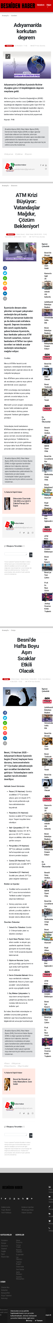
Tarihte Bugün (19, 1263)
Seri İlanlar (20, 1269)
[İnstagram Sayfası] (11, 1199)
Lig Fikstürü (19, 1258)
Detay (29, 1321)
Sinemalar (20, 1267)
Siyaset (4, 1249)
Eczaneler (20, 1255)
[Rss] (24, 1199)
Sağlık (3, 1251)
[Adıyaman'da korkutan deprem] (27, 65)
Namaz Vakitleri (19, 1251)
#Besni (7, 1063)
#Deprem (28, 154)
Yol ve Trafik (18, 1246)
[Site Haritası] (28, 1199)
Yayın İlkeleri (6, 1210)
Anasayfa (5, 15)
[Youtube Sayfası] (15, 1199)
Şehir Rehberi (19, 1273)
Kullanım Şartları (28, 1207)
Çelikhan (30, 101)
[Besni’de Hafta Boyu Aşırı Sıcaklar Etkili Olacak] (19, 696)
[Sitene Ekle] (32, 1199)
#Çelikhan (19, 154)
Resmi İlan (5, 1257)
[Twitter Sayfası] (6, 1199)
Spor (3, 1254)
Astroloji (4, 1298)
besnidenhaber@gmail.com (24, 169)
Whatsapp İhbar (28, 1210)
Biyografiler (5, 1293)
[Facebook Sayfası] (2, 1199)
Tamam (39, 1321)
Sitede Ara (5, 1287)
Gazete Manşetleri (20, 1278)
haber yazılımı (7, 1315)
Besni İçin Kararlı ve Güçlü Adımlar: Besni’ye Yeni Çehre (47, 567)
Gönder (31, 555)
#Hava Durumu (10, 1066)
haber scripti (4, 1318)
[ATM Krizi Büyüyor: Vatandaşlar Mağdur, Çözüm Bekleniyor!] (19, 252)
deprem (18, 105)
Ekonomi (14, 186)
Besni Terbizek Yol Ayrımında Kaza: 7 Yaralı (48, 392)
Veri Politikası (6, 1213)
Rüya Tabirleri (6, 1296)
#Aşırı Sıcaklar (23, 1066)
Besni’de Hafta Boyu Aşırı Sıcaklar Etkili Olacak (47, 371)
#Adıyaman (8, 154)
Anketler (4, 1290)
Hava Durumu (19, 1241)
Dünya (13, 630)
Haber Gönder (27, 1213)
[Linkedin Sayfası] (19, 1199)
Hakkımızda (5, 1207)
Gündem (40, 5)
